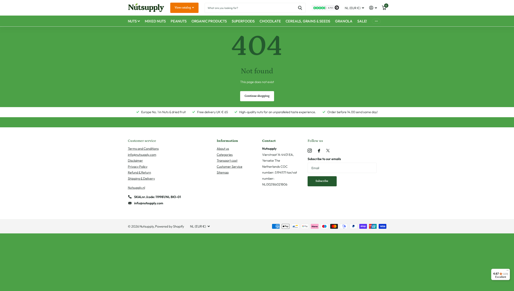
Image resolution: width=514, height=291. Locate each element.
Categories (225, 155)
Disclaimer (135, 160)
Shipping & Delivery (141, 178)
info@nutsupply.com (142, 155)
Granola (343, 21)
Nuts (132, 21)
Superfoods (243, 21)
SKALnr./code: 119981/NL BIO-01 (157, 197)
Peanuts (179, 21)
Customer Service (229, 166)
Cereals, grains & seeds (308, 21)
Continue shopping (257, 96)
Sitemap (223, 172)
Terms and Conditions (143, 149)
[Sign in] (373, 7)
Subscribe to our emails (324, 159)
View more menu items (376, 21)
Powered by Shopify (169, 226)
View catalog (183, 7)
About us (223, 149)
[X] (328, 150)
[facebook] (319, 151)
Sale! (362, 21)
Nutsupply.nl (136, 188)
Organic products (209, 21)
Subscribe (322, 181)
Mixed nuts (155, 21)
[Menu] (507, 271)
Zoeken (300, 8)
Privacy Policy (137, 166)
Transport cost (227, 160)
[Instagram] (310, 151)
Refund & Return (139, 172)
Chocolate (270, 21)
